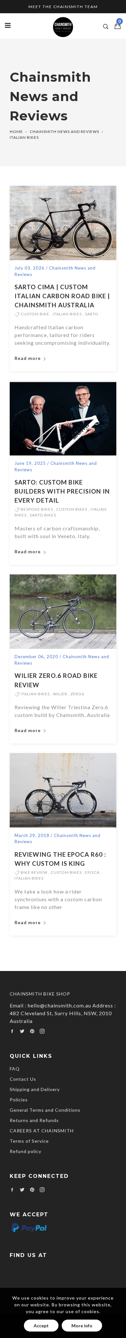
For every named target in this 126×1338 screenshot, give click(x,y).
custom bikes (71, 509)
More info (81, 1325)
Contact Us (23, 1079)
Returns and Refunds (34, 1120)
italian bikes (67, 314)
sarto (92, 314)
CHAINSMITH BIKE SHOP (40, 993)
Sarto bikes (43, 515)
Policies (19, 1099)
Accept (41, 1325)
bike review (34, 872)
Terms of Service (29, 1141)
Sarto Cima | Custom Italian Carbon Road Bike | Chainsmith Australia (62, 296)
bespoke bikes (37, 509)
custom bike (35, 314)
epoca (92, 872)
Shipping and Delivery (35, 1089)
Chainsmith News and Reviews (64, 131)
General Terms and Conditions (45, 1110)
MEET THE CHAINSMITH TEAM (63, 6)
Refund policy (25, 1151)
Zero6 (77, 693)
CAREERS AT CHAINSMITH (42, 1130)
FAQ (15, 1068)
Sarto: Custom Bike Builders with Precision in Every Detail (62, 491)
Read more (28, 358)
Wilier (60, 693)
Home (16, 131)
